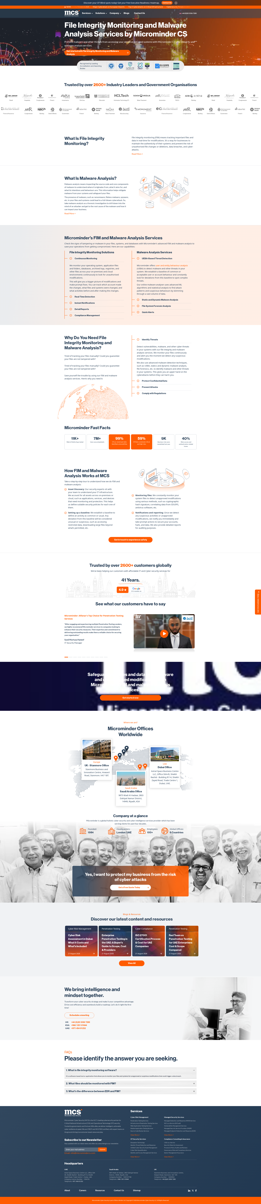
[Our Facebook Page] (196, 1190)
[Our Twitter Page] (193, 1190)
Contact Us (167, 3)
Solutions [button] (100, 13)
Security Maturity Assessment (173, 1145)
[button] (66, 657)
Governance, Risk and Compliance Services (177, 1150)
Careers (82, 1190)
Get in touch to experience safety (130, 540)
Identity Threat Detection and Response (142, 1145)
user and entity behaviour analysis (172, 265)
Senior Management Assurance (174, 1153)
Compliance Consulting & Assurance (177, 1139)
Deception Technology (137, 1142)
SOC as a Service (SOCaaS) (172, 1123)
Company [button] (114, 13)
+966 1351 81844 (79, 1025)
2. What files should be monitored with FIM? (91, 1083)
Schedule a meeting (79, 1015)
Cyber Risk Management (139, 1117)
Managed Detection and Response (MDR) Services (180, 1121)
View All (131, 963)
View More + (135, 1135)
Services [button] (86, 13)
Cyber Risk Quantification (138, 1150)
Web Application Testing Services (141, 1126)
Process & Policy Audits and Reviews (175, 1148)
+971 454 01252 (78, 1028)
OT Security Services (138, 1139)
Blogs (126, 13)
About (67, 1190)
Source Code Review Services (139, 1131)
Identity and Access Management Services (143, 1153)
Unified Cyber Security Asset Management (143, 1148)
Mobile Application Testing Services (141, 1128)
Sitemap (136, 1190)
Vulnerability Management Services (175, 1126)
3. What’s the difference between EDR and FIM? (93, 1091)
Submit (102, 1149)
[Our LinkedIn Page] (189, 1190)
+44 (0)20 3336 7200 (189, 13)
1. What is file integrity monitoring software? (91, 1070)
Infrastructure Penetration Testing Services (144, 1123)
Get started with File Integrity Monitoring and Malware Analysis (92, 52)
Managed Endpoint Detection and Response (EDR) (180, 1131)
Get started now (130, 698)
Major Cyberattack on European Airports (91, 7)
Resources (100, 1190)
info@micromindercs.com (83, 1153)
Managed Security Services (174, 1117)
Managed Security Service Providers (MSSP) (178, 1128)
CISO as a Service (169, 1142)
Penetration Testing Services (139, 1121)
